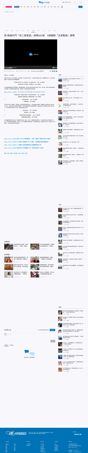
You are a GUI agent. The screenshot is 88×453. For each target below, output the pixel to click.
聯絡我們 (56, 447)
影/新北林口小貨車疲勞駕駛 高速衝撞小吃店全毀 (60, 254)
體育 (38, 6)
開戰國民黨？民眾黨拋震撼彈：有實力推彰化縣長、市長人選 (60, 125)
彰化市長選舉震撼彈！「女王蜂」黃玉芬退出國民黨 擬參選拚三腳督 (60, 118)
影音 (51, 6)
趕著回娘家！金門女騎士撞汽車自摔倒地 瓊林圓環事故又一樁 (34, 267)
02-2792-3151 (76, 450)
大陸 (48, 6)
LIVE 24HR (9, 6)
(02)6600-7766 (74, 447)
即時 (21, 6)
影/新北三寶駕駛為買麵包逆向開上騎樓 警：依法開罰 (60, 229)
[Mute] (10, 68)
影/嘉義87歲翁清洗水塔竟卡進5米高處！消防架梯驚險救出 (60, 235)
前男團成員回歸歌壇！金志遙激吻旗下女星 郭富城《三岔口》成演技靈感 (60, 325)
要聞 (28, 6)
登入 (80, 6)
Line (78, 434)
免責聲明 (42, 450)
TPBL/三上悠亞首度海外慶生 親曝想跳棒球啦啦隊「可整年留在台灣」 (60, 363)
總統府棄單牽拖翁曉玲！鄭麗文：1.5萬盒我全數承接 (60, 150)
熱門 (25, 6)
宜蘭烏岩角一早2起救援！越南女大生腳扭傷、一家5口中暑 (60, 261)
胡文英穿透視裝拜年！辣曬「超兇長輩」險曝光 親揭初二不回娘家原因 (8, 260)
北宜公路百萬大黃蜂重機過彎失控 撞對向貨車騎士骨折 (60, 248)
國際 (45, 6)
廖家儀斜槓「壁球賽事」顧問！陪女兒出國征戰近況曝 (60, 319)
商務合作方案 (43, 451)
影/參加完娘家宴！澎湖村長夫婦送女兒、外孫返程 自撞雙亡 (34, 247)
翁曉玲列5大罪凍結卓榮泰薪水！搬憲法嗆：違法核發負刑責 (60, 112)
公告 (55, 444)
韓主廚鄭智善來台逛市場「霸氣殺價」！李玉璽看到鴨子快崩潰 (60, 338)
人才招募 (42, 445)
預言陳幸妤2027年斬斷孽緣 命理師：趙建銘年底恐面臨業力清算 (60, 162)
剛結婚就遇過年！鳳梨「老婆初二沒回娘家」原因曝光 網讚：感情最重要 (34, 260)
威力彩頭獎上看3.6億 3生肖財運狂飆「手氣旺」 (60, 99)
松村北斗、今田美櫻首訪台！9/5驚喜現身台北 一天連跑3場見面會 (60, 344)
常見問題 (56, 445)
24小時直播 (28, 444)
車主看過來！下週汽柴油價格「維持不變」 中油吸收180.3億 (60, 80)
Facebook (75, 434)
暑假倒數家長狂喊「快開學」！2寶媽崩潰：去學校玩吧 (60, 156)
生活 (41, 6)
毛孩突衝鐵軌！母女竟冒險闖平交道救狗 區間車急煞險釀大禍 (60, 223)
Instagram (77, 434)
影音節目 (28, 445)
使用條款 (42, 447)
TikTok (80, 434)
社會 (31, 6)
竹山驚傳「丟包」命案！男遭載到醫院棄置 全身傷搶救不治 (60, 210)
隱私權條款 (43, 448)
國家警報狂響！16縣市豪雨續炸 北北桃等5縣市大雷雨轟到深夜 (60, 106)
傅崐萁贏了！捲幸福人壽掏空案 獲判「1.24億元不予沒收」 (60, 93)
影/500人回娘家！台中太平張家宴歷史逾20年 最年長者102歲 (34, 274)
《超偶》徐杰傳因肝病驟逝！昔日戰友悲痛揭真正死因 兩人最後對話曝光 (60, 357)
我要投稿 (56, 450)
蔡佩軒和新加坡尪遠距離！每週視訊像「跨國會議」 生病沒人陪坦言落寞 (60, 312)
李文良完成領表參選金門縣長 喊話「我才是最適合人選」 (60, 137)
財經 (58, 6)
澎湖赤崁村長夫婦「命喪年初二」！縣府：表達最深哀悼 (8, 247)
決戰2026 (17, 6)
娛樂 (35, 6)
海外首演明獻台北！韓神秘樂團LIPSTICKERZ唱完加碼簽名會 (60, 370)
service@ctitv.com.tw (77, 451)
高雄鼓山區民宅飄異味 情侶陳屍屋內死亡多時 (60, 131)
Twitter (73, 434)
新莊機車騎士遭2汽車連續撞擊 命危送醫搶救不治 (60, 267)
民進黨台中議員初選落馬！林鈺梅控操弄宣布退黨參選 (60, 87)
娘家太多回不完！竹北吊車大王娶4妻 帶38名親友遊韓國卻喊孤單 (8, 267)
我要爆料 (56, 448)
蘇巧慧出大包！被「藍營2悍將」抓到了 (60, 144)
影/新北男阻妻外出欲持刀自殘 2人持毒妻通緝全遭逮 (60, 216)
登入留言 (52, 330)
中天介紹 (42, 444)
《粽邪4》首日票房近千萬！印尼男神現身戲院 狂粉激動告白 (60, 351)
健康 (55, 6)
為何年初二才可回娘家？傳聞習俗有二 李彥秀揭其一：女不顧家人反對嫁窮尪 (8, 274)
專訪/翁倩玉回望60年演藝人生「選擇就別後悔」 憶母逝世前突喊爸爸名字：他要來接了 (60, 331)
